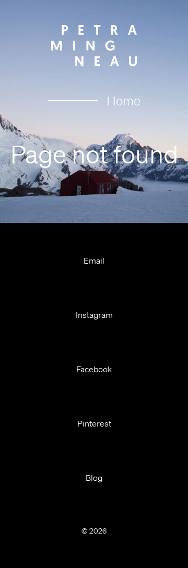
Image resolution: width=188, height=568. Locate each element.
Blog (94, 477)
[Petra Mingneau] (94, 45)
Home (123, 100)
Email (94, 260)
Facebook (94, 369)
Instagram (94, 315)
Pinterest (94, 423)
